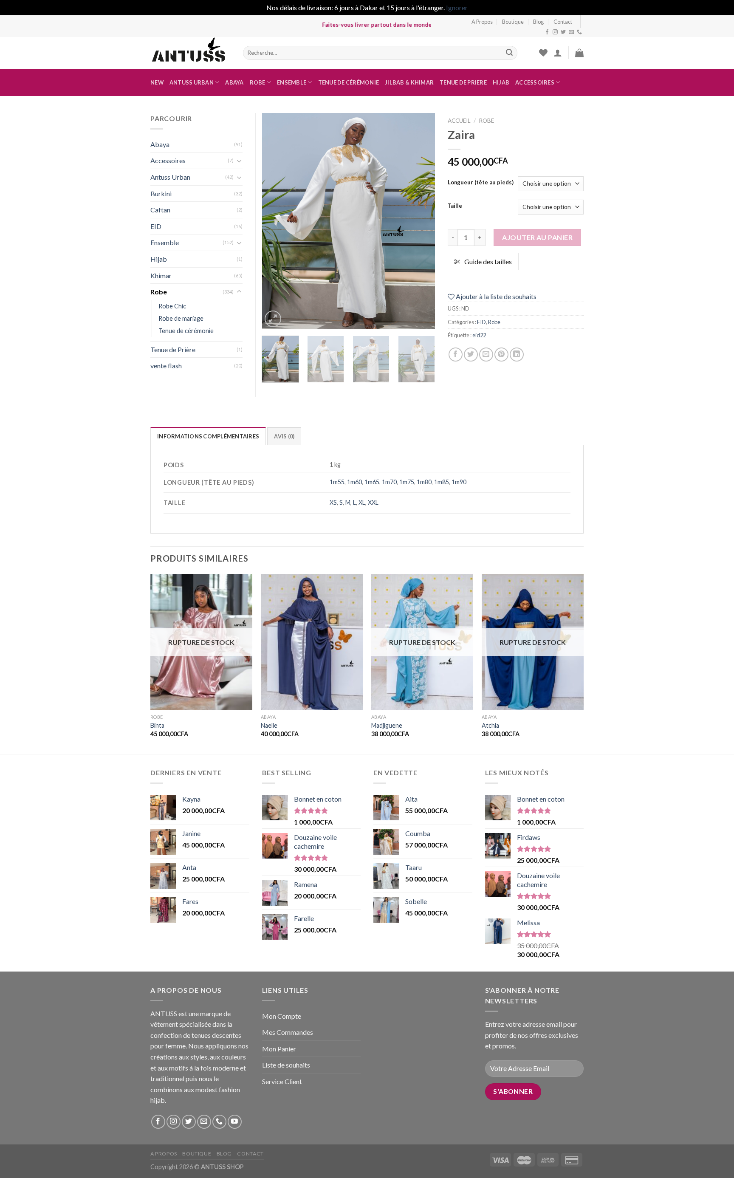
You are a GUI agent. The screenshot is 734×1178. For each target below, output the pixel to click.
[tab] (208, 436)
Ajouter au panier (537, 237)
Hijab (501, 82)
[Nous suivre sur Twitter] (563, 32)
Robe (257, 82)
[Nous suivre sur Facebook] (547, 32)
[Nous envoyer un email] (571, 32)
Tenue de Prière (172, 349)
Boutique (513, 21)
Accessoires (534, 82)
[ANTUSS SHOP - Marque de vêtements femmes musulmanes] (190, 52)
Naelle (269, 725)
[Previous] (276, 221)
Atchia (490, 725)
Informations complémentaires (208, 436)
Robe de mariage (180, 318)
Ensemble (291, 82)
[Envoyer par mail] (486, 354)
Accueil (459, 120)
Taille (455, 206)
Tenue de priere (463, 82)
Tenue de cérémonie (348, 82)
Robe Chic (172, 306)
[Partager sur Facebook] (456, 354)
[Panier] (579, 52)
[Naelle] (312, 642)
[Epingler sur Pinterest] (501, 354)
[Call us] (579, 32)
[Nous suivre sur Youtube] (235, 1122)
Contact (562, 21)
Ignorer (457, 7)
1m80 (424, 482)
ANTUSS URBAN (191, 82)
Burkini (161, 193)
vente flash (166, 366)
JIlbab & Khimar (409, 82)
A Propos (482, 21)
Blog (538, 21)
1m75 (406, 482)
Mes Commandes (287, 1032)
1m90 (459, 482)
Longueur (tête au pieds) (481, 183)
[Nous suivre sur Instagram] (555, 32)
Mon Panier (279, 1049)
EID (481, 322)
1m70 (389, 482)
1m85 (441, 482)
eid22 (479, 335)
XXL (373, 502)
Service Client (282, 1081)
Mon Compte (281, 1016)
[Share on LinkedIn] (517, 354)
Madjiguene (386, 725)
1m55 (337, 482)
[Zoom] (273, 319)
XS (333, 502)
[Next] (421, 221)
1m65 (371, 482)
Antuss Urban (170, 177)
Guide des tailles (488, 261)
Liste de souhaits (286, 1065)
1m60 (354, 482)
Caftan (160, 210)
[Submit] (509, 52)
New (157, 82)
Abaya (234, 82)
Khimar (161, 275)
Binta (157, 725)
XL (362, 502)
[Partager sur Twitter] (471, 354)
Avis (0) (284, 436)
